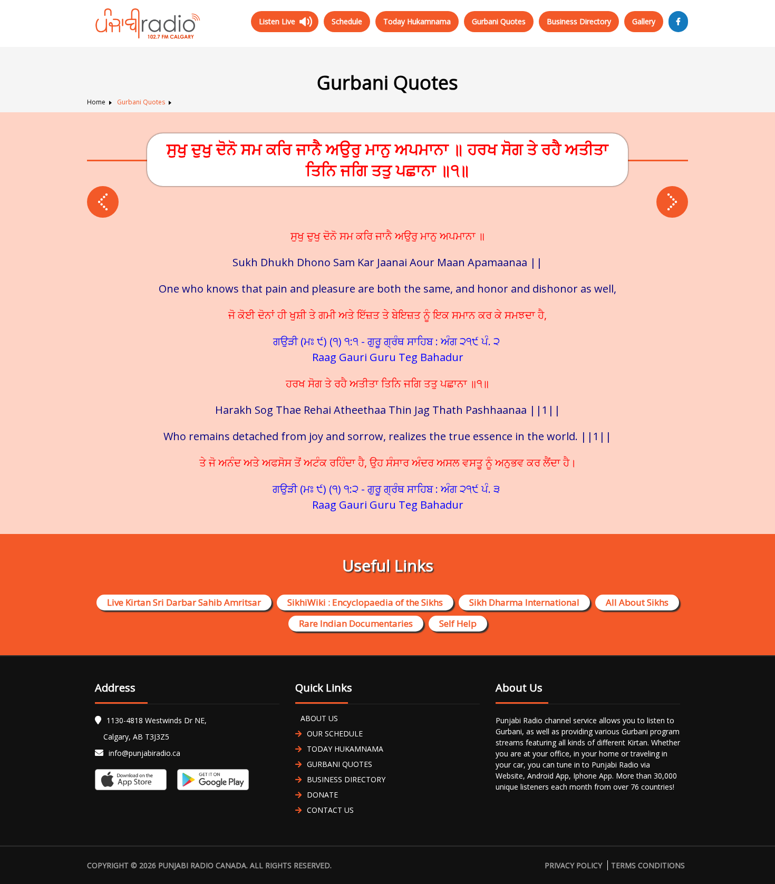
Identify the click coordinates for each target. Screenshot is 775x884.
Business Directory (579, 21)
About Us (319, 718)
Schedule (347, 21)
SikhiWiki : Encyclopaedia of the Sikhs (365, 602)
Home (96, 102)
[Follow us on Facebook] (678, 21)
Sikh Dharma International (524, 602)
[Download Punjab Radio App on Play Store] (210, 779)
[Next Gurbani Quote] (103, 202)
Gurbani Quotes (499, 21)
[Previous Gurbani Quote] (672, 202)
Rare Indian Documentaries (356, 623)
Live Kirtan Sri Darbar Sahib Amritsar (184, 602)
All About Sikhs (637, 602)
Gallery (643, 21)
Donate (322, 795)
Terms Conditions (648, 865)
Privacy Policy (573, 865)
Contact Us (330, 810)
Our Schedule (335, 733)
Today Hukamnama (417, 21)
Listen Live (277, 21)
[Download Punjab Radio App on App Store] (133, 779)
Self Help (458, 623)
